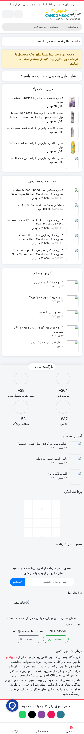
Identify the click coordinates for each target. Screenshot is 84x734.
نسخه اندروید (54, 639)
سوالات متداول (31, 4)
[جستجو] (5, 27)
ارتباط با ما (49, 4)
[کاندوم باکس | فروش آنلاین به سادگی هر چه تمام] (63, 14)
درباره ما (15, 4)
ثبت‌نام (17, 581)
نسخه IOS (27, 639)
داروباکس (11, 657)
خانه (77, 41)
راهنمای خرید (66, 4)
